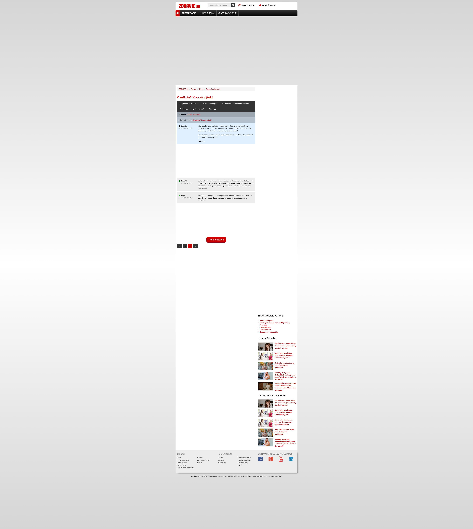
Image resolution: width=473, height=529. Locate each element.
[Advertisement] (236, 33)
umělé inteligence (266, 321)
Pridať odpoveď (216, 240)
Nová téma (208, 13)
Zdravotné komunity (244, 460)
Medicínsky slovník (244, 458)
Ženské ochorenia (213, 89)
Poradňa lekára (243, 463)
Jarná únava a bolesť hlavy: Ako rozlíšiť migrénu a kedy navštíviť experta (285, 346)
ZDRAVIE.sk (183, 89)
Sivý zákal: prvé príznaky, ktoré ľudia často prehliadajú (284, 365)
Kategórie (190, 13)
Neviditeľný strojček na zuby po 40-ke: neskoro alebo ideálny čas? (283, 355)
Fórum (193, 89)
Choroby (220, 458)
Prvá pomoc (222, 463)
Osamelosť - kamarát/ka (269, 332)
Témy (201, 89)
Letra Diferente (265, 327)
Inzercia (200, 458)
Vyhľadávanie (228, 13)
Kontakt (199, 463)
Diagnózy (221, 460)
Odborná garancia (183, 460)
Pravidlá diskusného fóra (185, 468)
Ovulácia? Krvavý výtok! (202, 120)
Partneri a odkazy (203, 460)
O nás (179, 458)
